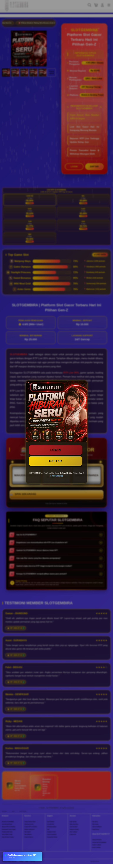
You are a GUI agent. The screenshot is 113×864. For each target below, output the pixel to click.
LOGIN (55, 450)
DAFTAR (55, 461)
